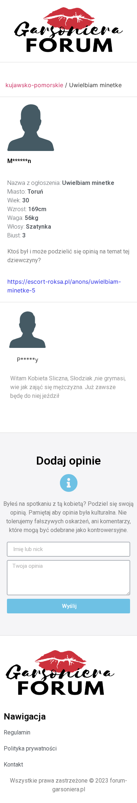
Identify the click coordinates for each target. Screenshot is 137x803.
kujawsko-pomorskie (34, 85)
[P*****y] (27, 329)
